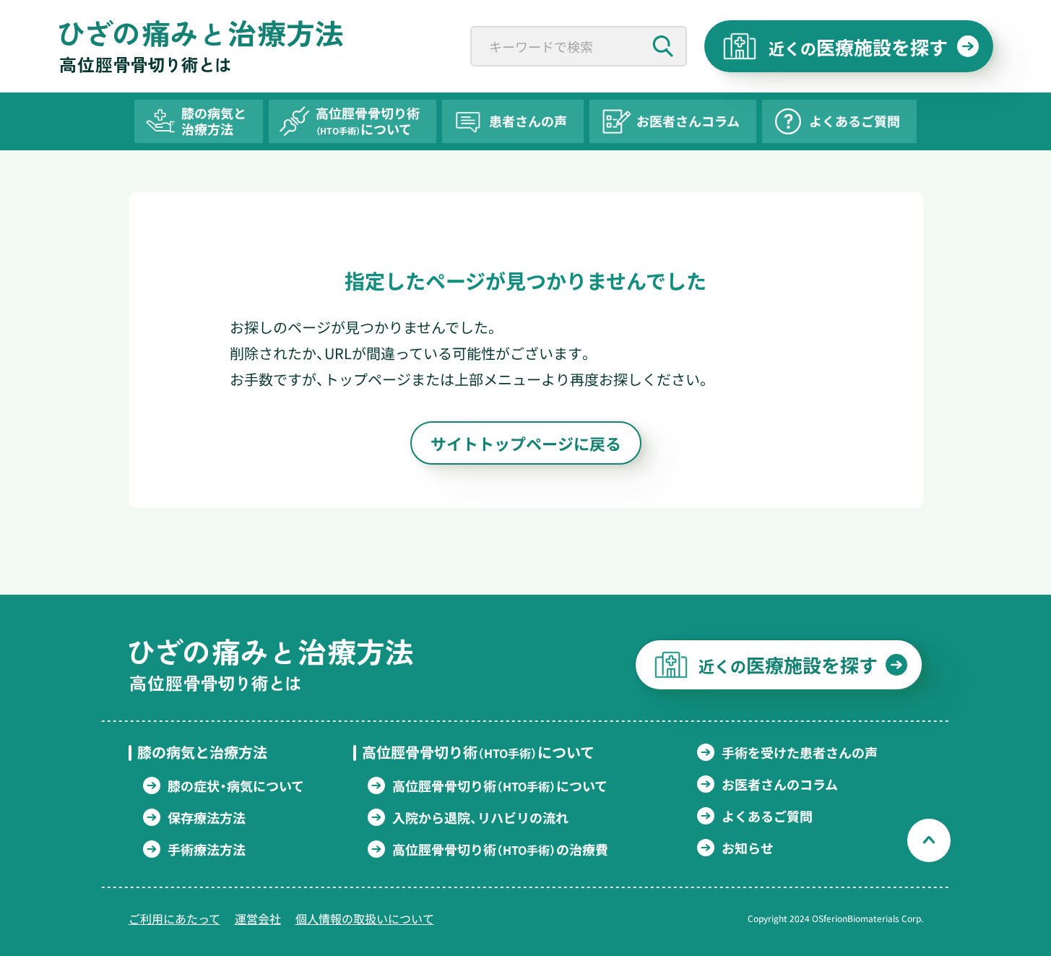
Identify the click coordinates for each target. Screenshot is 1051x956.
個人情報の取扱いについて (364, 918)
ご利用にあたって (174, 918)
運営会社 (258, 918)
